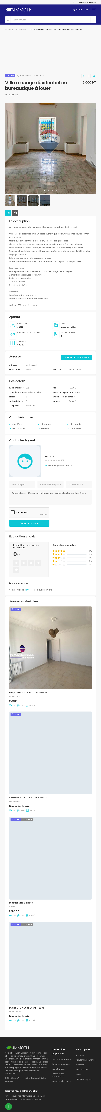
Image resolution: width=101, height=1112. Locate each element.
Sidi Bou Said (75, 369)
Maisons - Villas (68, 327)
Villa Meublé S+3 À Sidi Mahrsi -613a (28, 797)
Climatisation (76, 424)
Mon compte (82, 1069)
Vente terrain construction (58, 1075)
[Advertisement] (50, 50)
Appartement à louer (62, 1059)
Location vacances (61, 1064)
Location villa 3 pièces (21, 902)
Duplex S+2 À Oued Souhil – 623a (26, 1007)
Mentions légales (84, 1079)
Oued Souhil (15, 1011)
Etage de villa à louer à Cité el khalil (28, 692)
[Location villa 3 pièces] (50, 858)
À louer (77, 392)
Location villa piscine (61, 1081)
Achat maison (58, 1069)
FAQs (78, 1074)
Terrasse (45, 428)
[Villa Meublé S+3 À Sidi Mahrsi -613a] (50, 753)
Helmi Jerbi (51, 456)
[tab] (8, 213)
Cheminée (46, 424)
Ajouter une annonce (87, 2)
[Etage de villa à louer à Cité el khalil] (50, 647)
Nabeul (12, 906)
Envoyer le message (29, 523)
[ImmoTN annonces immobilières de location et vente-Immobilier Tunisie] (18, 10)
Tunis (28, 369)
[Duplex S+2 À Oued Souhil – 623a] (50, 963)
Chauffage (17, 424)
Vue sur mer (75, 428)
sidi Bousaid (12, 94)
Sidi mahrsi (14, 801)
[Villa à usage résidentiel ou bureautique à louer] (25, 461)
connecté (29, 590)
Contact (80, 1064)
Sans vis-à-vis (18, 428)
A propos (80, 1055)
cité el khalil (15, 696)
